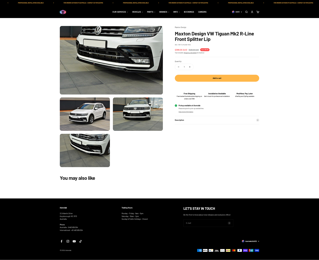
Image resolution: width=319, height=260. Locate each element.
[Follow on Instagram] (68, 241)
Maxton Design (180, 27)
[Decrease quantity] (178, 67)
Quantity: (178, 61)
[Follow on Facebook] (61, 241)
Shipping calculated (190, 53)
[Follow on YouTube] (74, 241)
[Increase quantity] (189, 67)
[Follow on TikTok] (80, 241)
